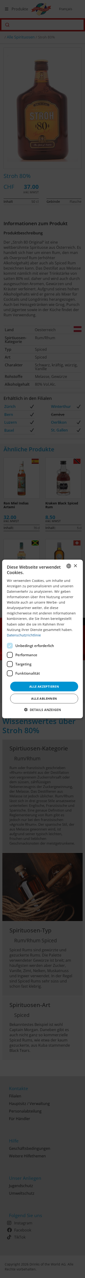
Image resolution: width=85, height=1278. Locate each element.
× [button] (75, 565)
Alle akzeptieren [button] (44, 686)
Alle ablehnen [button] (44, 698)
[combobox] (68, 566)
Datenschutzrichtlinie (24, 635)
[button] (42, 709)
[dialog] (42, 639)
